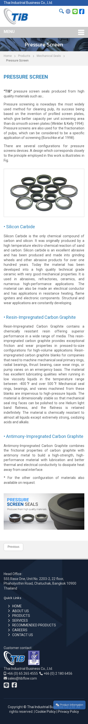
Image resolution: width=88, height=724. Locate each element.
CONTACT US (22, 635)
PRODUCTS (21, 616)
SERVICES (20, 620)
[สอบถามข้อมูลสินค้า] (75, 11)
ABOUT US (20, 611)
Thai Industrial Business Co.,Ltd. (51, 707)
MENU (9, 31)
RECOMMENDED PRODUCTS (34, 625)
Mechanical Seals (49, 56)
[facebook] (81, 11)
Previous (13, 546)
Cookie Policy (45, 712)
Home (8, 56)
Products (24, 56)
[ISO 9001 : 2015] (34, 664)
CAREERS (19, 630)
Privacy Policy (68, 712)
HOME (17, 606)
